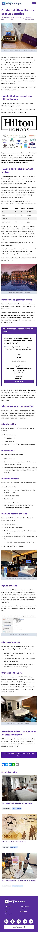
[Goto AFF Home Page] (11, 3)
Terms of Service (24, 906)
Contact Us (8, 906)
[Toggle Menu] (34, 3)
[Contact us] (25, 921)
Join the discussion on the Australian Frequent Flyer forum (19, 754)
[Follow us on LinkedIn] (6, 921)
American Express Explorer (18, 318)
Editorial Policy (24, 909)
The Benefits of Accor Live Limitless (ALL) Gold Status (19, 881)
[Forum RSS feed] (31, 921)
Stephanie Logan (29, 19)
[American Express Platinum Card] (19, 348)
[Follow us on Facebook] (12, 921)
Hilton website (10, 546)
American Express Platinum (9, 315)
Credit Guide (23, 911)
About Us (7, 909)
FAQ (6, 911)
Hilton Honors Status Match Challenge (14, 842)
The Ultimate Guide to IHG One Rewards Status (17, 803)
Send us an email (19, 927)
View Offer (19, 381)
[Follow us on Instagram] (19, 921)
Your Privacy (8, 914)
